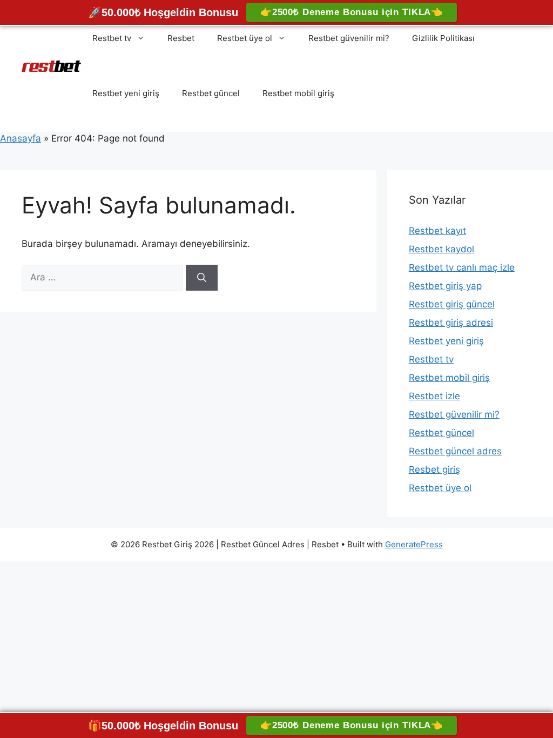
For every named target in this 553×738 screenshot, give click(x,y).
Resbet (180, 38)
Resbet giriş (434, 469)
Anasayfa (20, 138)
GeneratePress (414, 544)
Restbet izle (434, 396)
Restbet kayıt (437, 230)
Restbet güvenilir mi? (348, 38)
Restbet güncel (211, 93)
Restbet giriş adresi (451, 322)
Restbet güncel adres (455, 451)
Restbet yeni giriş (125, 93)
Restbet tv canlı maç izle (462, 267)
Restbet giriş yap (445, 285)
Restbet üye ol (244, 38)
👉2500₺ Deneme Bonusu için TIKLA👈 (351, 12)
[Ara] (202, 278)
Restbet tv (111, 38)
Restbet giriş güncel (452, 304)
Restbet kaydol (441, 249)
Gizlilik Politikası (443, 38)
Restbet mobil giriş (298, 93)
